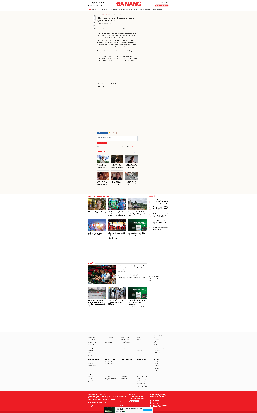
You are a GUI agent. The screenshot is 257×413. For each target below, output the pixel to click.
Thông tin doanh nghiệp (127, 359)
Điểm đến (139, 339)
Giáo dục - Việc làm (109, 337)
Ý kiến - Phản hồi (108, 361)
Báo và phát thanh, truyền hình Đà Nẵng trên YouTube (160, 406)
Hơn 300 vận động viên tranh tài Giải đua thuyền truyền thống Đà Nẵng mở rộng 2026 (96, 303)
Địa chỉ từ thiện (91, 354)
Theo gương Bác (91, 339)
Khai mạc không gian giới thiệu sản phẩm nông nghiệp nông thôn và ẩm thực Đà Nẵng (116, 236)
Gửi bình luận (102, 142)
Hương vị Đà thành (157, 367)
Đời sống (128, 9)
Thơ (154, 337)
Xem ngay (143, 238)
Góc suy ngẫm (124, 378)
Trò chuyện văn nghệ (141, 385)
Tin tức (138, 378)
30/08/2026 (93, 5)
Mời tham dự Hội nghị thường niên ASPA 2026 (95, 234)
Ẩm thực (139, 337)
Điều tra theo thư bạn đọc (110, 363)
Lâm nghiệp (90, 380)
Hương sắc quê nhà (141, 381)
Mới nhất (102, 5)
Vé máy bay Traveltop (154, 276)
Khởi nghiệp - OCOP (125, 339)
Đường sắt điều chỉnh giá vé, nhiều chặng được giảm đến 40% (137, 213)
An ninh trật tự (91, 361)
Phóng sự (156, 363)
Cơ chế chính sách (108, 380)
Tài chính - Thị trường (107, 14)
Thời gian (129, 146)
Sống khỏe (90, 352)
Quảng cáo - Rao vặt (142, 359)
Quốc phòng (90, 363)
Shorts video (157, 374)
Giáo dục (110, 9)
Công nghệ (139, 350)
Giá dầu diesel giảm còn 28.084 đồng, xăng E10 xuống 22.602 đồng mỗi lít (116, 213)
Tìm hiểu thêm (147, 409)
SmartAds (122, 411)
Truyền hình (156, 359)
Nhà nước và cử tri (92, 342)
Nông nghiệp (91, 376)
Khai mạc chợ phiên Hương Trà (97, 213)
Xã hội (97, 9)
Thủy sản (90, 378)
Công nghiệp (123, 341)
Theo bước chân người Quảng (158, 9)
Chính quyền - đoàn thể (93, 341)
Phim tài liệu (156, 365)
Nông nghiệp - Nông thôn (94, 374)
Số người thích (135, 146)
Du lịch (105, 9)
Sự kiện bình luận (125, 374)
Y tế (124, 9)
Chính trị (94, 9)
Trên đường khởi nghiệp (142, 386)
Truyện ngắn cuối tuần (142, 380)
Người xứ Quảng (157, 352)
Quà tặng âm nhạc (141, 383)
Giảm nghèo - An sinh (109, 341)
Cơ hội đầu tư (108, 374)
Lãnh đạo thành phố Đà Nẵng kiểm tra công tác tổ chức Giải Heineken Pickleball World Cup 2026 (132, 268)
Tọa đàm (155, 370)
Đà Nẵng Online (156, 400)
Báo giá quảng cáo (134, 401)
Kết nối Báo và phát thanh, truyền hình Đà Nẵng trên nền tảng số (158, 396)
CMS (158, 411)
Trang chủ (99, 14)
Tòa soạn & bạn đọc (110, 359)
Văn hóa (155, 344)
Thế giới (137, 9)
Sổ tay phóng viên (124, 380)
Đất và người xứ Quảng (142, 376)
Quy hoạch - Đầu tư (125, 337)
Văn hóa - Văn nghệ (117, 9)
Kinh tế (101, 9)
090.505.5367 (159, 5)
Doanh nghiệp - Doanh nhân (110, 378)
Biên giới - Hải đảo (92, 365)
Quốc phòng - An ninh (93, 359)
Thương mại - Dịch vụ (118, 14)
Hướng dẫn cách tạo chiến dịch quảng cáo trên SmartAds (136, 235)
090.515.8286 (165, 5)
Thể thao (133, 9)
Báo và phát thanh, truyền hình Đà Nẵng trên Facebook (160, 403)
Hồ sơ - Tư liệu (157, 350)
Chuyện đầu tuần (124, 376)
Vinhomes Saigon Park (154, 278)
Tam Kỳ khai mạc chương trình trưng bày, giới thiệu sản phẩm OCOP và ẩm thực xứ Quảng (160, 201)
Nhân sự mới (91, 344)
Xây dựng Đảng (91, 337)
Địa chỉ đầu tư (107, 376)
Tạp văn (155, 342)
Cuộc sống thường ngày (93, 355)
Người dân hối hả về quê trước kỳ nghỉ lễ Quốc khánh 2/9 (115, 302)
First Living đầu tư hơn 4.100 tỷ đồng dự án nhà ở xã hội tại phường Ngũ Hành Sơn (160, 215)
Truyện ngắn (156, 339)
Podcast (139, 374)
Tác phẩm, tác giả (157, 341)
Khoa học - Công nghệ (145, 9)
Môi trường (90, 350)
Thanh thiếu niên (108, 342)
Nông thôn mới (91, 381)
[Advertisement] (117, 72)
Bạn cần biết (123, 361)
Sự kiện (138, 341)
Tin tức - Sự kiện (157, 361)
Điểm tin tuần (156, 368)
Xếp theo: (124, 146)
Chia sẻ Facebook (103, 132)
